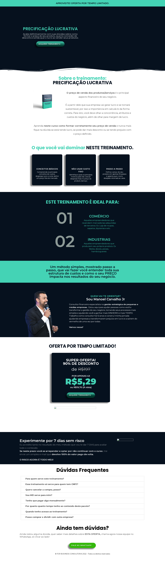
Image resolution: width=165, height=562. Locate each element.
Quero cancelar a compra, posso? (43, 490)
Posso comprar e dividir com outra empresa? (49, 517)
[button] (50, 44)
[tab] (82, 478)
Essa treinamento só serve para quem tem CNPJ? (51, 484)
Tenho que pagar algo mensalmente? (45, 500)
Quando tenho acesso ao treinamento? (46, 511)
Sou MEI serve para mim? (38, 495)
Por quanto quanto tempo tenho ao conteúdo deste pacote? (57, 506)
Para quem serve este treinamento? (44, 479)
